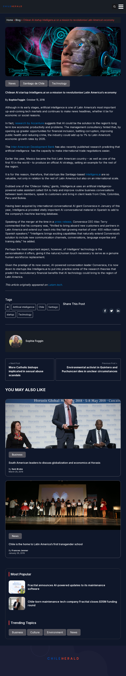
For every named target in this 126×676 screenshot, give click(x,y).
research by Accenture (29, 123)
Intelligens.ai (93, 174)
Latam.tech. (55, 284)
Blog (18, 20)
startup (10, 314)
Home (10, 20)
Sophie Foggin (17, 99)
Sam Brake (17, 469)
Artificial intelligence (23, 307)
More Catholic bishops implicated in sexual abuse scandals (26, 371)
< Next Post (14, 363)
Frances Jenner (20, 550)
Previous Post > (109, 363)
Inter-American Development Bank (33, 146)
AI (8, 307)
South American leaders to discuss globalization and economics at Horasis (54, 462)
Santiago (53, 307)
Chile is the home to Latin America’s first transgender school (46, 544)
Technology (25, 314)
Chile (41, 307)
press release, (64, 221)
